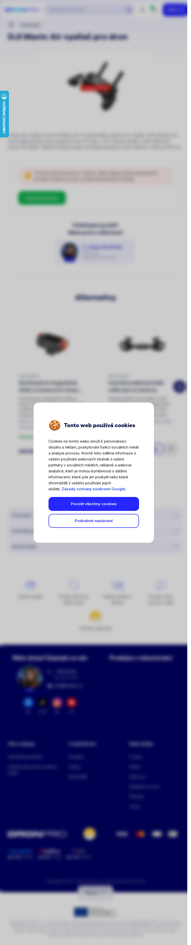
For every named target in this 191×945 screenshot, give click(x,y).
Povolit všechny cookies (94, 503)
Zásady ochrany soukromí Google (93, 489)
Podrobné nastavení (94, 520)
